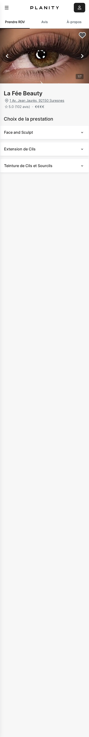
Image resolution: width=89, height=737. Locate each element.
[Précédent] (7, 56)
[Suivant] (82, 56)
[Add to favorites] (82, 35)
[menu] (6, 7)
